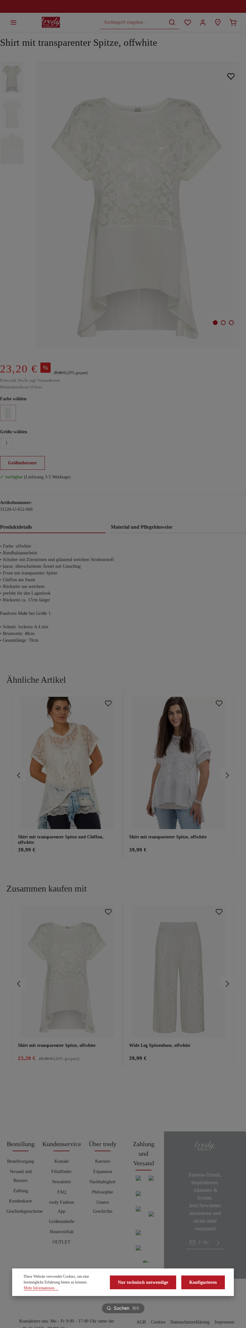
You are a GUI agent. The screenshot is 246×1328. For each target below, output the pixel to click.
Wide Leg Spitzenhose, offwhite (159, 1045)
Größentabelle (61, 1221)
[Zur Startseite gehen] (51, 22)
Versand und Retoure (21, 1176)
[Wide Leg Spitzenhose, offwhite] (178, 971)
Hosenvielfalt (62, 1231)
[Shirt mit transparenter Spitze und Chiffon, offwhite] (67, 763)
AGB (141, 1322)
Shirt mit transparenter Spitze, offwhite (168, 837)
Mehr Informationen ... (41, 1288)
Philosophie (102, 1192)
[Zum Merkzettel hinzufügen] (231, 76)
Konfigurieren (203, 1282)
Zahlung (20, 1190)
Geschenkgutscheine (24, 1211)
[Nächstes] (227, 775)
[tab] (53, 527)
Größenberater (22, 462)
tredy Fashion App (61, 1207)
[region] (123, 775)
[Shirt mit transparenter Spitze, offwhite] (137, 204)
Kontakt (61, 1161)
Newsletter (61, 1181)
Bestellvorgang (20, 1161)
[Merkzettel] (187, 22)
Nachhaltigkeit (102, 1181)
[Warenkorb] (233, 22)
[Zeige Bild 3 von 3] (231, 322)
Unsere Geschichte (102, 1207)
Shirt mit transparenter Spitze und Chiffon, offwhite (60, 840)
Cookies (158, 1322)
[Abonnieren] (218, 1242)
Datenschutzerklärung (189, 1322)
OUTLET (61, 1242)
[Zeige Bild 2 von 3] (223, 322)
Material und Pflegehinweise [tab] (141, 527)
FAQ (61, 1192)
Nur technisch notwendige (143, 1282)
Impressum (224, 1322)
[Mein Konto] (202, 22)
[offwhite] (8, 413)
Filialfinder (61, 1171)
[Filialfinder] (218, 22)
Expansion (102, 1171)
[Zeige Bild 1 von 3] (215, 322)
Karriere (102, 1161)
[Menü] (13, 22)
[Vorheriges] (19, 775)
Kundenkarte (20, 1201)
